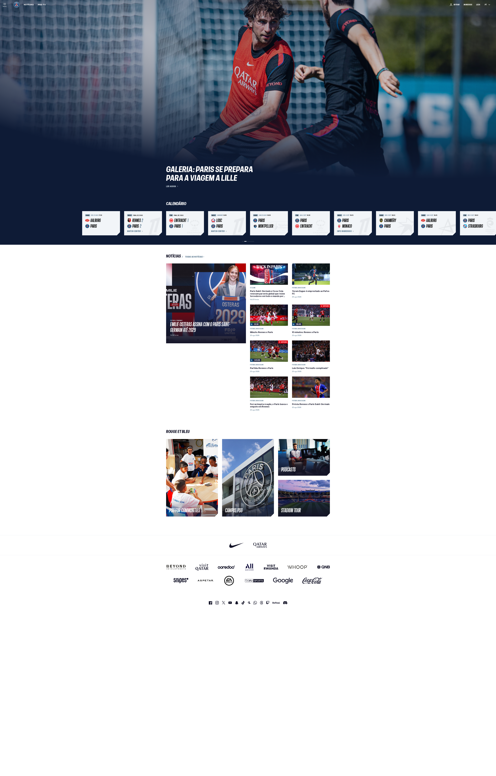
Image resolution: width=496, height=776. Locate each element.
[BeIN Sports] (254, 581)
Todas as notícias (194, 257)
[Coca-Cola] (312, 581)
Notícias (29, 4)
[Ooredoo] (226, 567)
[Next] (327, 223)
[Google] (283, 581)
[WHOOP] (298, 567)
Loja (478, 5)
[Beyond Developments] (176, 567)
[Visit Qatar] (201, 567)
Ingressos (468, 5)
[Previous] (169, 223)
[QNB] (323, 567)
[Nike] (236, 545)
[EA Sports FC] (229, 581)
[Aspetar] (205, 581)
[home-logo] (16, 5)
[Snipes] (181, 581)
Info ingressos (344, 231)
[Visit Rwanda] (271, 567)
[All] (249, 567)
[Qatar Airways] (260, 545)
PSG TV (42, 4)
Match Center (134, 231)
